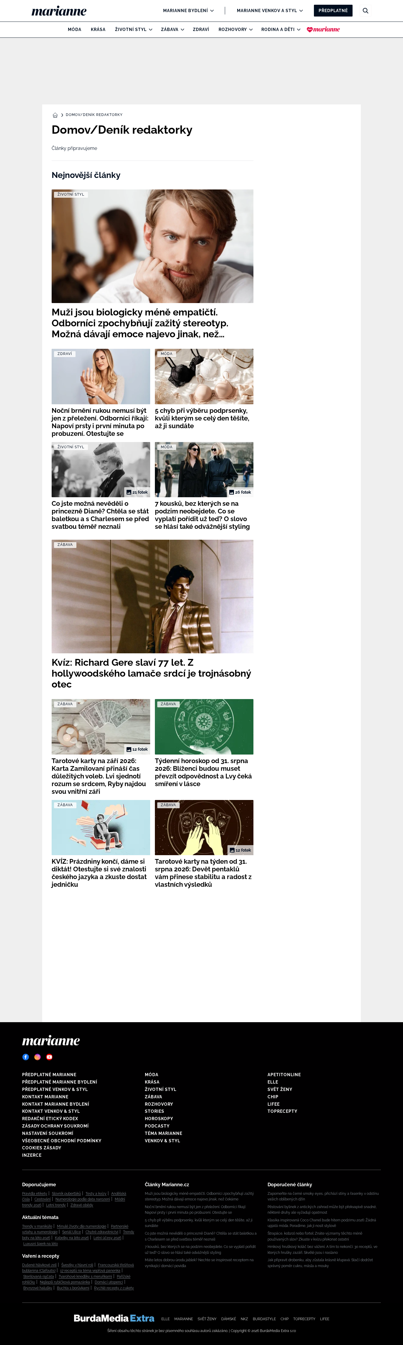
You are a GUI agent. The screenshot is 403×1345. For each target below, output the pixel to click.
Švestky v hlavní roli (77, 1265)
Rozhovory (233, 29)
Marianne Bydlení (185, 10)
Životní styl (131, 29)
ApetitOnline (284, 1074)
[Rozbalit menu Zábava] (181, 29)
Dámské (228, 1319)
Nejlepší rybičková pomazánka (65, 1282)
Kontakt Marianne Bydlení (55, 1104)
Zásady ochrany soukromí (55, 1126)
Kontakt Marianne (45, 1096)
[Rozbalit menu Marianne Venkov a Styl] (299, 10)
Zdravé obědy (82, 1205)
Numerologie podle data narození (82, 1199)
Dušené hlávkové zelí (39, 1265)
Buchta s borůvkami (73, 1288)
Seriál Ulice (71, 1232)
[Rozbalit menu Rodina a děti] (297, 29)
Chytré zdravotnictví (102, 1232)
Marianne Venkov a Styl (267, 10)
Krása (98, 29)
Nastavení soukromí (47, 1133)
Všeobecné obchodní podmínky (61, 1140)
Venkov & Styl (162, 1140)
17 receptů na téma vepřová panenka (90, 1271)
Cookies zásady (41, 1148)
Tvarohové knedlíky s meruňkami (85, 1276)
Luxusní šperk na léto (40, 1244)
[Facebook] (25, 1057)
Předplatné (333, 10)
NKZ (244, 1319)
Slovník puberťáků (66, 1194)
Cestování (43, 1199)
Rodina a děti (278, 29)
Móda (74, 29)
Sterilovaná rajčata (38, 1276)
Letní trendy (56, 1205)
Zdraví (201, 29)
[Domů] (64, 11)
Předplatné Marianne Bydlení (59, 1082)
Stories (154, 1111)
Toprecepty (282, 1111)
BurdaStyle (264, 1319)
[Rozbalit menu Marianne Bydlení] (210, 10)
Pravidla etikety (34, 1194)
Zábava (169, 29)
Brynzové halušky (37, 1288)
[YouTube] (49, 1057)
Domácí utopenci (109, 1282)
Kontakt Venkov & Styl (51, 1111)
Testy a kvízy (96, 1194)
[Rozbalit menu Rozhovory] (249, 29)
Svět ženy (280, 1089)
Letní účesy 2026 (107, 1238)
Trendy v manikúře (37, 1226)
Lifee (274, 1104)
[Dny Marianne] (323, 29)
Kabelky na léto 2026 (72, 1238)
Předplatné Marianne (49, 1074)
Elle (273, 1082)
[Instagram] (37, 1057)
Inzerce (32, 1155)
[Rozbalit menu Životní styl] (149, 29)
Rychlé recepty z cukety (114, 1288)
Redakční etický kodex (50, 1118)
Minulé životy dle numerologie (81, 1226)
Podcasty (157, 1126)
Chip (273, 1096)
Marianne (183, 1319)
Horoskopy (159, 1118)
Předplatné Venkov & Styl (55, 1089)
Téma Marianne (163, 1133)
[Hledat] (365, 11)
